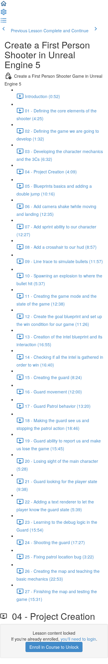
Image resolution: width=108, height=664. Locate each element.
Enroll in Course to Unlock (54, 647)
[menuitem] (3, 14)
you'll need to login (78, 639)
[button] (3, 5)
